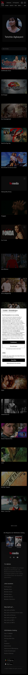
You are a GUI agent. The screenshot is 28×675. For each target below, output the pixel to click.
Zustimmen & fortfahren (13, 342)
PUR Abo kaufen (13, 360)
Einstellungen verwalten (13, 346)
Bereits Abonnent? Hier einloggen (14, 363)
